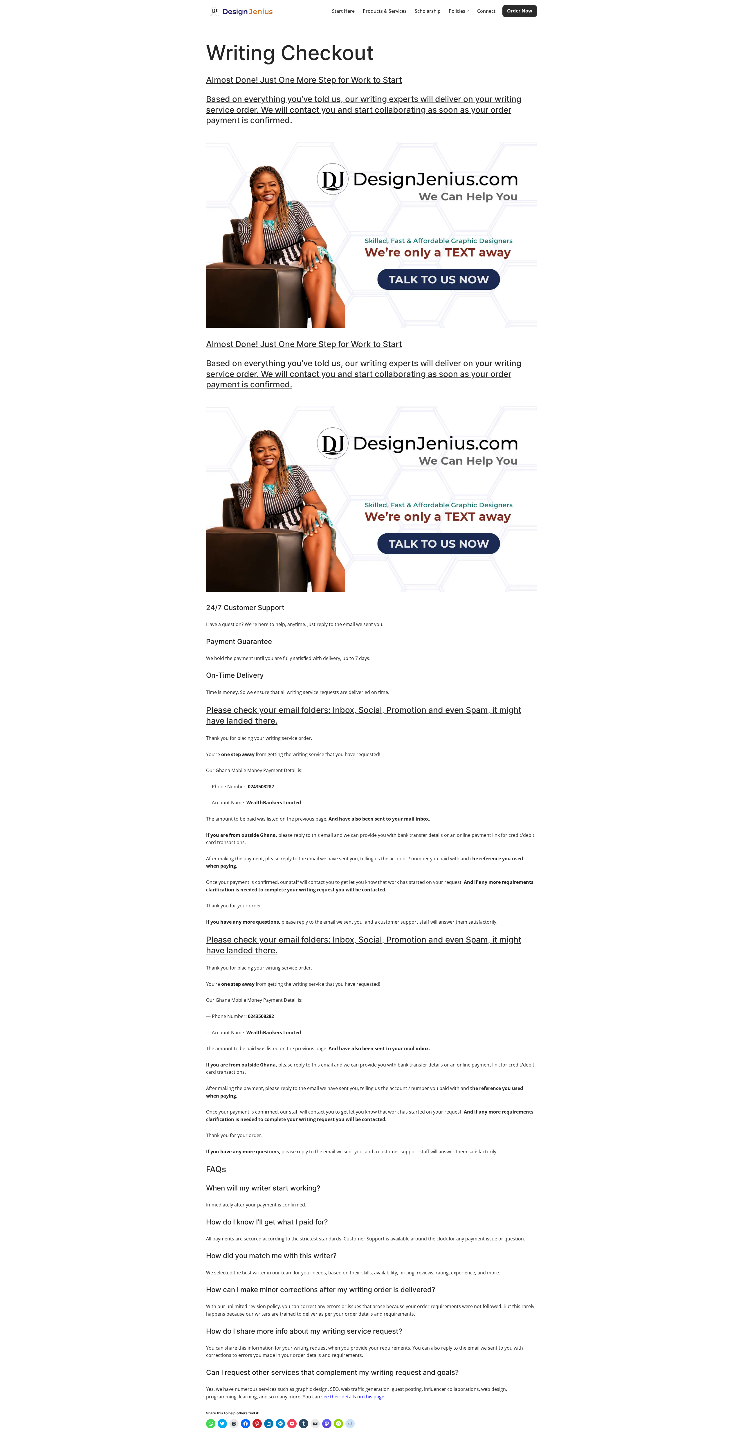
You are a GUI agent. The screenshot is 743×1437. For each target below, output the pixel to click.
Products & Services (385, 11)
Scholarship (428, 11)
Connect (486, 11)
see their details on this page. (353, 1396)
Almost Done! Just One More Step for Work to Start (304, 80)
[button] (468, 11)
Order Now (519, 11)
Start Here (343, 11)
